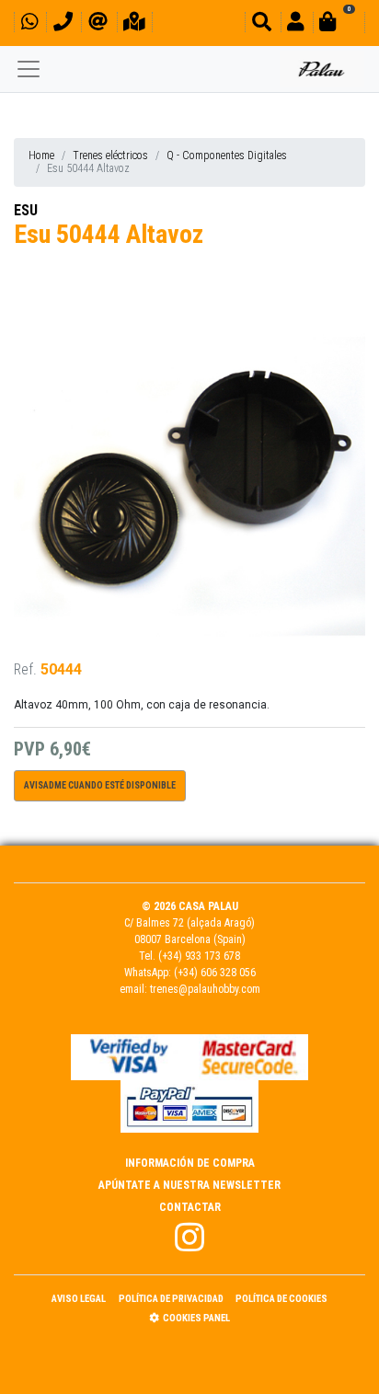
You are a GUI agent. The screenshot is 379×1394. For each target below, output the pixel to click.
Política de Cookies (281, 1299)
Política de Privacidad (171, 1299)
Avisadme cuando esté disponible (100, 785)
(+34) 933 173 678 (199, 956)
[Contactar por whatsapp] (29, 24)
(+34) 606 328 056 (215, 972)
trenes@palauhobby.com (205, 989)
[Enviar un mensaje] (98, 24)
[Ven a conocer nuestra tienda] (134, 24)
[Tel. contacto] (63, 24)
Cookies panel (196, 1318)
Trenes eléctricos (110, 155)
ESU (26, 210)
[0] (338, 24)
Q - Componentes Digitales (227, 155)
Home (41, 155)
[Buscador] (261, 24)
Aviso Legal (79, 1299)
